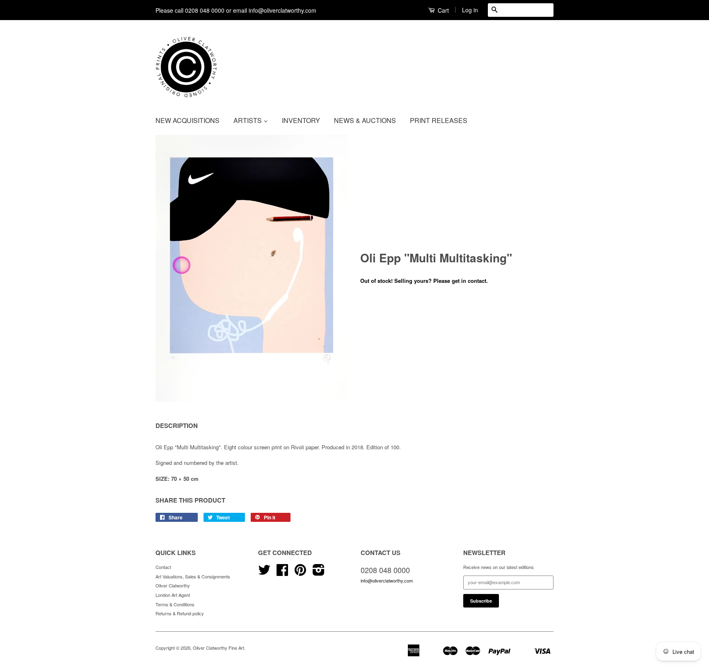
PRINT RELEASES (438, 120)
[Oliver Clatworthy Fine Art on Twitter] (264, 572)
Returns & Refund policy (180, 613)
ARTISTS (248, 120)
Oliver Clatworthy (173, 585)
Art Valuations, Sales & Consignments (193, 576)
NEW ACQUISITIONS (188, 120)
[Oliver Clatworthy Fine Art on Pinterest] (300, 572)
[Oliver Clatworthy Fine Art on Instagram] (318, 572)
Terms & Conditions (175, 604)
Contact (163, 567)
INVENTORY (301, 120)
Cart (442, 10)
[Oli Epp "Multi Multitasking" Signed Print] (252, 268)
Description (177, 425)
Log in (470, 10)
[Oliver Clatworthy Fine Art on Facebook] (282, 572)
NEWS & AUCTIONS (365, 120)
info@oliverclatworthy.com (387, 580)
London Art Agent (173, 595)
